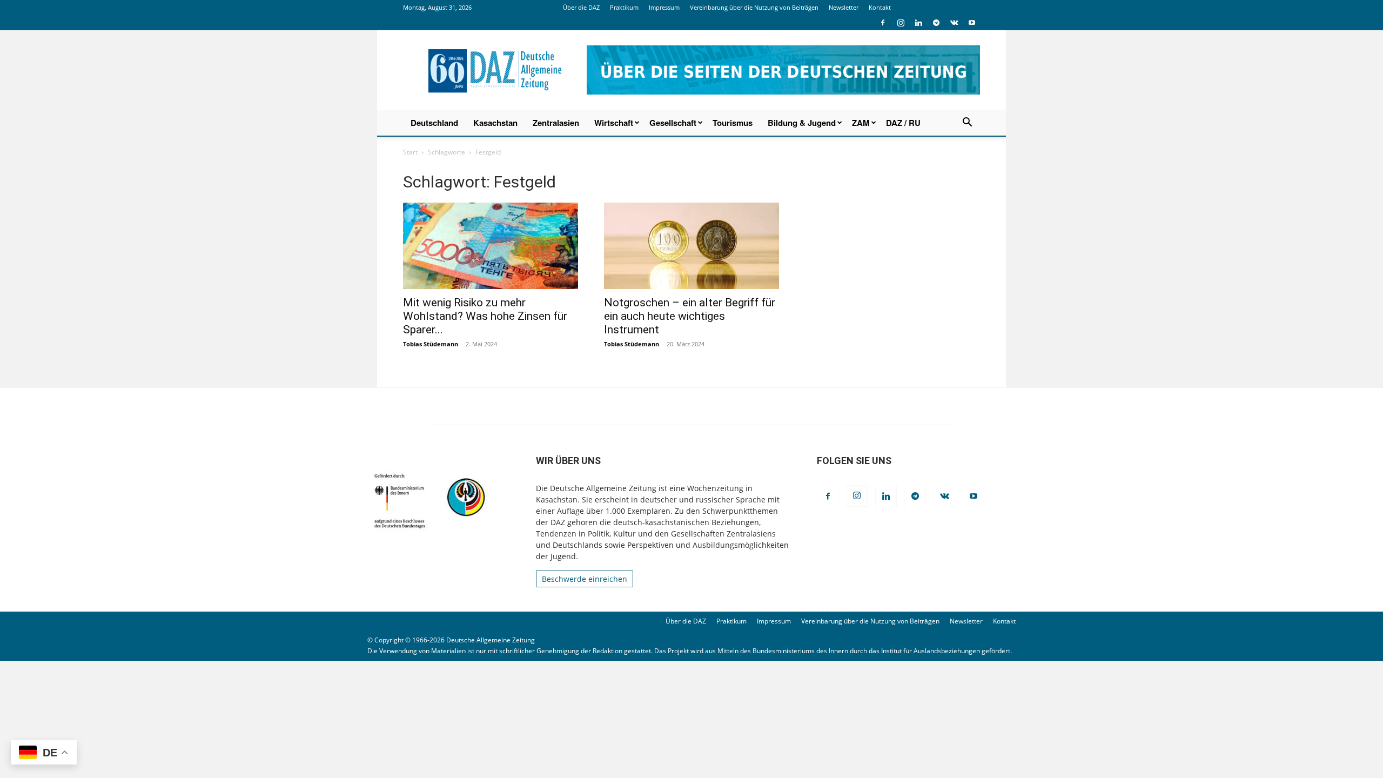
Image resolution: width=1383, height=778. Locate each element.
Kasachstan (495, 123)
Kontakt (880, 7)
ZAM (861, 123)
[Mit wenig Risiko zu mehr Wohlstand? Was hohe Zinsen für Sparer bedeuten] (490, 246)
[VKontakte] (954, 22)
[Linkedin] (918, 22)
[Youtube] (972, 22)
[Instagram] (900, 22)
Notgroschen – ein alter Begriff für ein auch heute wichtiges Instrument (689, 316)
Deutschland (434, 123)
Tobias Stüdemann (430, 344)
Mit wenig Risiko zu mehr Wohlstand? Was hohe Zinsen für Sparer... (485, 316)
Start (410, 152)
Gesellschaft (672, 123)
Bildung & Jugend (802, 123)
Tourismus (733, 123)
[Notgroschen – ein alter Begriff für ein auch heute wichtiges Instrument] (691, 246)
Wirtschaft (613, 123)
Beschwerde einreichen (584, 579)
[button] (967, 123)
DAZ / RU (903, 123)
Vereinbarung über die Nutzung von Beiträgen (754, 7)
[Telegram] (936, 22)
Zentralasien (556, 123)
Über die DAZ (581, 7)
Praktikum (624, 7)
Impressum (664, 7)
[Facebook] (883, 22)
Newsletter (843, 7)
